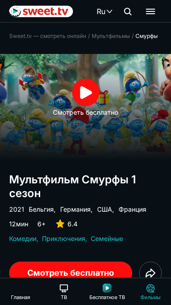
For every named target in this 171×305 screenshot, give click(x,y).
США (104, 209)
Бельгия (41, 209)
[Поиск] (127, 11)
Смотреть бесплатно (70, 273)
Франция (132, 209)
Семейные (107, 238)
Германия (75, 209)
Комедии (22, 238)
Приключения (63, 238)
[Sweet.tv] (41, 11)
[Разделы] (150, 11)
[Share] (150, 273)
